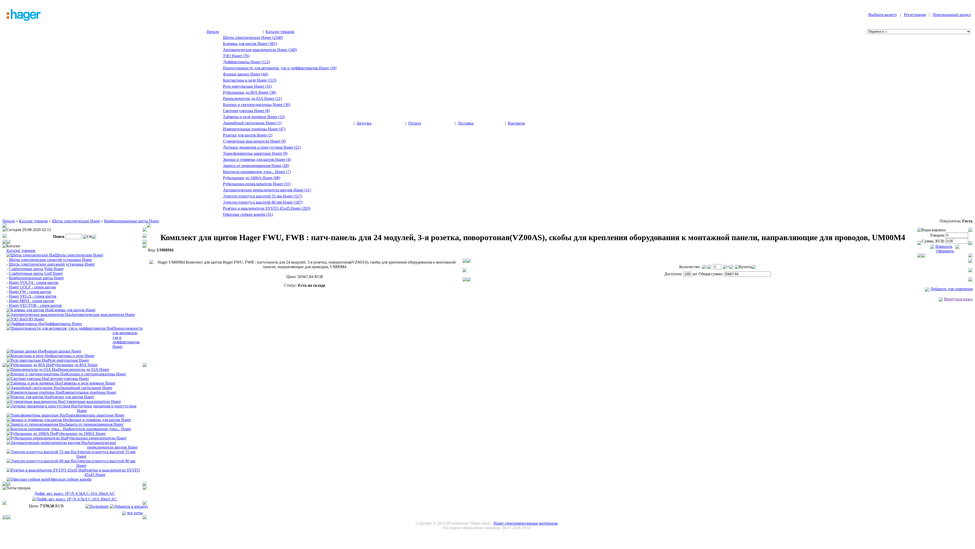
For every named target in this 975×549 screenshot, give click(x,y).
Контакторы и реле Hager (72, 356)
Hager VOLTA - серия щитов (33, 282)
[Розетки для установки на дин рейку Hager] (28, 396)
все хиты (135, 513)
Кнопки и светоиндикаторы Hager (96, 374)
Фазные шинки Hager (62, 351)
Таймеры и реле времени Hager (88, 383)
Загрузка (363, 123)
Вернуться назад (958, 299)
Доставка (466, 123)
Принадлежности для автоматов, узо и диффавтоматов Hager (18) (279, 68)
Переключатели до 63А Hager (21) (252, 98)
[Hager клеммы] (29, 310)
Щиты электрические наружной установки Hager (52, 264)
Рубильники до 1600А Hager (81, 433)
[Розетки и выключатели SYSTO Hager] (45, 470)
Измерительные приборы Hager (88, 392)
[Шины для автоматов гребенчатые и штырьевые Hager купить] (25, 351)
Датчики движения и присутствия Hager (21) (262, 147)
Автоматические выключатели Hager (103, 314)
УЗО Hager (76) (236, 56)
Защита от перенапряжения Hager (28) (256, 165)
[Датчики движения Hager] (42, 406)
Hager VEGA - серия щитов (32, 296)
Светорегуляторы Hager (68, 378)
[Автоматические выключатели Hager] (39, 314)
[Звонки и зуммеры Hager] (38, 419)
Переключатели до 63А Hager (83, 369)
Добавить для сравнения (951, 289)
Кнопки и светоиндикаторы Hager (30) (256, 104)
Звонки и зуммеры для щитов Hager (100, 420)
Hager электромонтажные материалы (526, 523)
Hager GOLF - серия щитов (32, 287)
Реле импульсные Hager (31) (247, 86)
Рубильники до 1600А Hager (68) (251, 178)
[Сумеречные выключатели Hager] (35, 401)
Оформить (945, 251)
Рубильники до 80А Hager (75, 365)
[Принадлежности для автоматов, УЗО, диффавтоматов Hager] (59, 328)
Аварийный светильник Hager (85, 388)
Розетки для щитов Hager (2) (247, 135)
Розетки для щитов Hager (72, 397)
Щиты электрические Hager (76, 221)
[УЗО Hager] (16, 319)
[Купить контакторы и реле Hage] (29, 355)
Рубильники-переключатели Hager (96, 438)
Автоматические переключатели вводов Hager (112, 444)
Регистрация (915, 14)
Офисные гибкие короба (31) (248, 214)
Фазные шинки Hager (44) (245, 74)
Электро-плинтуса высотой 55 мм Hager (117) (262, 196)
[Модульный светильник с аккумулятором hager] (33, 387)
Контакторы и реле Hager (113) (249, 80)
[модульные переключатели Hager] (32, 369)
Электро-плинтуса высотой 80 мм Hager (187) (262, 202)
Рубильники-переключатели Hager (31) (256, 184)
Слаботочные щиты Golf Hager (35, 273)
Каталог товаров (280, 31)
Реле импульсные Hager (68, 360)
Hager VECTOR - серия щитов (35, 305)
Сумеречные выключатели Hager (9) (254, 141)
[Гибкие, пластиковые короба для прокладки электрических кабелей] (28, 479)
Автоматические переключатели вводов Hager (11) (267, 190)
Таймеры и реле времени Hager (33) (254, 117)
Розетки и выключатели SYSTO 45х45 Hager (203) (266, 208)
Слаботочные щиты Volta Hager (36, 269)
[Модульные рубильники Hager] (29, 364)
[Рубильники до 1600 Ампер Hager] (31, 433)
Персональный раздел (952, 14)
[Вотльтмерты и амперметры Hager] (34, 392)
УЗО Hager (34, 319)
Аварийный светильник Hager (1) (252, 123)
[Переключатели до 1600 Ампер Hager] (37, 438)
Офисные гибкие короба (70, 479)
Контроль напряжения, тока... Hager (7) (257, 172)
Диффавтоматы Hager (63, 324)
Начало (213, 31)
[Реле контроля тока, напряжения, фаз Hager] (38, 428)
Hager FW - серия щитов (30, 291)
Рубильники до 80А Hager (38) (249, 92)
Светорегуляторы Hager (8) (246, 111)
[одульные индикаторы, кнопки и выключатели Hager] (36, 374)
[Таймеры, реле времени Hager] (34, 383)
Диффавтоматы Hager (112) (246, 62)
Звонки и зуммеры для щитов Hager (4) (257, 159)
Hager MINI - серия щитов (31, 301)
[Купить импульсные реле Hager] (27, 360)
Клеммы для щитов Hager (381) (250, 43)
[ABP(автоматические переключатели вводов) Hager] (47, 442)
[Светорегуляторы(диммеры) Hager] (27, 378)
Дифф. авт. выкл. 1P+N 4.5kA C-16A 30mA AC (74, 493)
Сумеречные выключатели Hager (92, 401)
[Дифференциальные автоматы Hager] (25, 323)
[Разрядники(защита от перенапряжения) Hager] (36, 424)
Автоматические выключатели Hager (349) (260, 50)
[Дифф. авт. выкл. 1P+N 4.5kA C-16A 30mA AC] (74, 499)
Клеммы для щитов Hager (73, 310)
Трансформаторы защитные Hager (95, 415)
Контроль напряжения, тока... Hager (100, 429)
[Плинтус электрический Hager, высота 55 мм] (41, 451)
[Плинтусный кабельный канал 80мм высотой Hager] (41, 461)
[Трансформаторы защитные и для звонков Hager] (36, 415)
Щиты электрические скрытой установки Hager (50, 259)
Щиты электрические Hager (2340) (253, 37)
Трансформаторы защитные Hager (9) (255, 153)
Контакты (516, 123)
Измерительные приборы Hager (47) (254, 129)
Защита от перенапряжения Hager (94, 424)
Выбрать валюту (882, 14)
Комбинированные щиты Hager (131, 221)
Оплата (414, 123)
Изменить (943, 246)
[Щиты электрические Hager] (31, 255)
